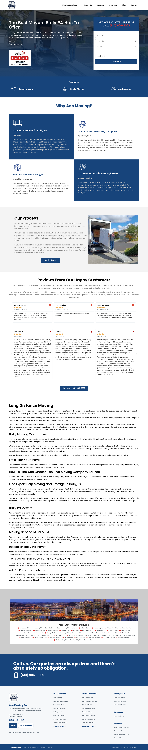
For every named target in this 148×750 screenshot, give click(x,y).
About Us (88, 5)
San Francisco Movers (89, 701)
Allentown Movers (120, 701)
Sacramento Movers (89, 715)
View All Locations (89, 726)
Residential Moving (59, 705)
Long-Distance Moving (60, 701)
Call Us (13, 725)
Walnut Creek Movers (89, 708)
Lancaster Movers (120, 705)
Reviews (100, 5)
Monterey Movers (88, 723)
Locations (113, 5)
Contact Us (118, 738)
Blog (124, 5)
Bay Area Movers (87, 698)
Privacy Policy (115, 747)
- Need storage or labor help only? (110, 51)
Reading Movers (119, 698)
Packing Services (58, 712)
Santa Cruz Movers (88, 719)
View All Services (59, 726)
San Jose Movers (87, 705)
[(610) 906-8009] (16, 675)
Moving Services (69, 5)
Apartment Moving (59, 715)
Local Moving (57, 698)
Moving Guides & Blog (121, 734)
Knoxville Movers (119, 716)
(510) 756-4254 (16, 720)
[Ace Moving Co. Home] (13, 697)
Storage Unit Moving (59, 723)
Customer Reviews (120, 731)
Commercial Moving (59, 708)
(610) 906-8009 (15, 44)
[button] (11, 312)
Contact (134, 5)
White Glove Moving (59, 719)
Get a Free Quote (26, 725)
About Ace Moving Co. (121, 727)
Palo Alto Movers (87, 712)
